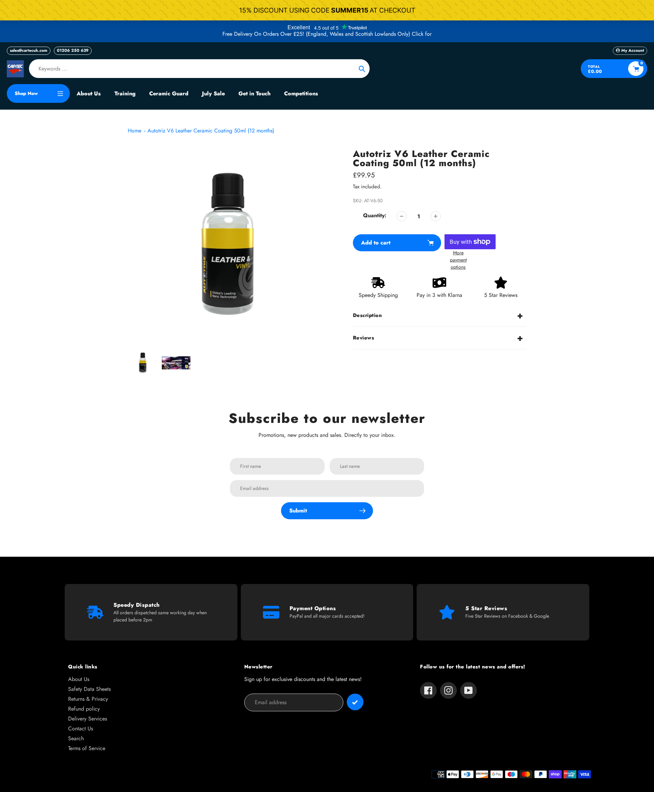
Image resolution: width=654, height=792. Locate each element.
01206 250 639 (73, 50)
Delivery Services (87, 719)
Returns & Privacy (88, 699)
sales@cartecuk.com (28, 50)
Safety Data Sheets (89, 689)
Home (134, 130)
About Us (78, 679)
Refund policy (84, 709)
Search (76, 738)
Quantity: (374, 215)
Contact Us (80, 728)
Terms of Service (86, 748)
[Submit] (355, 702)
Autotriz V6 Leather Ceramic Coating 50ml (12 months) (210, 130)
